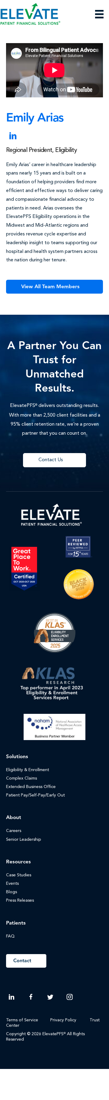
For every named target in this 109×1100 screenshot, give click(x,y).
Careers (13, 831)
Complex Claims (21, 778)
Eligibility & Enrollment (27, 770)
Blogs (11, 892)
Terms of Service (22, 1020)
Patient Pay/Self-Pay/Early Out (35, 795)
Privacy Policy (63, 1020)
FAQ (10, 936)
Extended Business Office (31, 787)
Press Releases (20, 900)
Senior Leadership (23, 839)
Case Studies (18, 875)
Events (12, 883)
